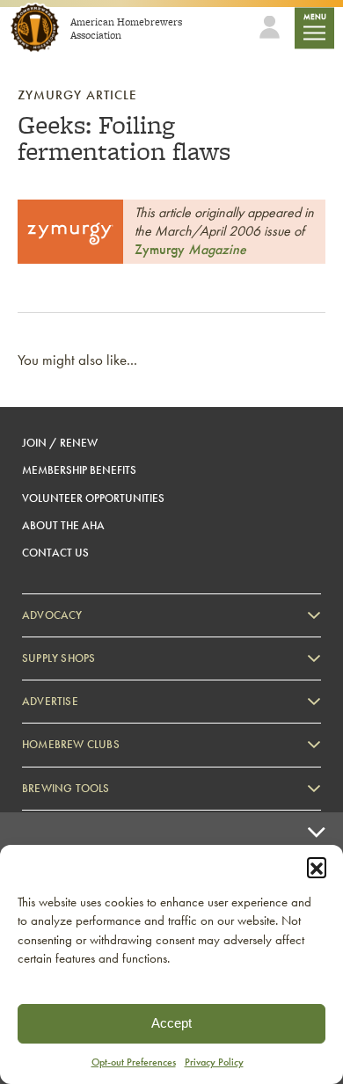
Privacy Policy (214, 1062)
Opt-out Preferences (133, 1062)
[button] (316, 867)
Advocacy (52, 614)
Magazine (190, 249)
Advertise (50, 701)
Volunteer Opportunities (93, 498)
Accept (171, 1022)
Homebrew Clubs (71, 744)
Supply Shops (58, 658)
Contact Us (55, 552)
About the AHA (63, 525)
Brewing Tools (66, 788)
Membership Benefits (79, 469)
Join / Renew (60, 442)
